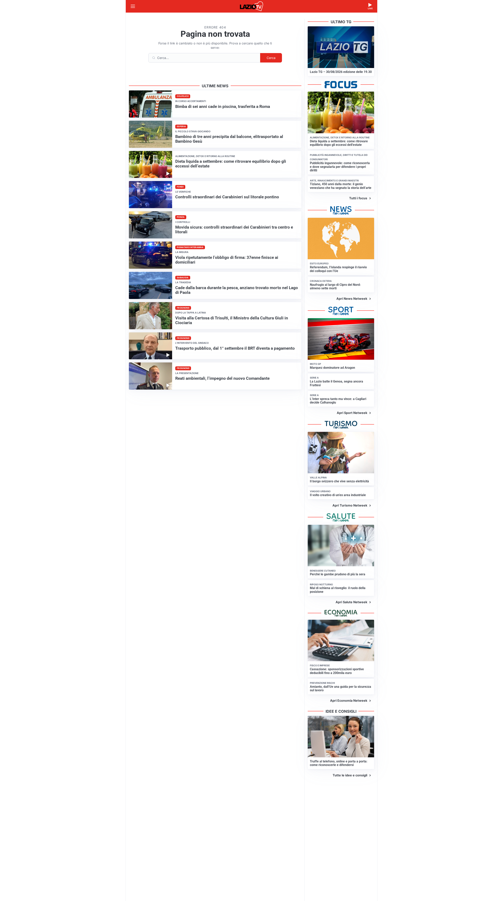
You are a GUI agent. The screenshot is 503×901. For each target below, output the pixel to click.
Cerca (271, 58)
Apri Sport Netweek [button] (352, 413)
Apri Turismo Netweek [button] (349, 505)
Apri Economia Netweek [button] (348, 700)
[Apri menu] (133, 6)
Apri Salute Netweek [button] (351, 602)
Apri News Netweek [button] (351, 299)
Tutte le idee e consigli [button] (350, 775)
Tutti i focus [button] (358, 198)
